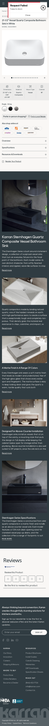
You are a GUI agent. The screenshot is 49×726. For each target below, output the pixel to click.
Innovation (7, 657)
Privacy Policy (6, 723)
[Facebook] (3, 639)
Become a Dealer (10, 683)
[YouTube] (17, 639)
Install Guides (31, 657)
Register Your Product (13, 161)
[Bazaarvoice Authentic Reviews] (10, 567)
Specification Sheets (34, 672)
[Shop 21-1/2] (7, 128)
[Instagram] (8, 639)
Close (27, 15)
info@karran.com (33, 687)
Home (4, 11)
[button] (3, 3)
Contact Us (30, 690)
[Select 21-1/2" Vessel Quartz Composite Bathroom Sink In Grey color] (16, 108)
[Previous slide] (4, 77)
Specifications (8, 148)
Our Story (7, 653)
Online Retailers (9, 679)
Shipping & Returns (11, 664)
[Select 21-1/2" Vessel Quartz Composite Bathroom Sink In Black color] (10, 108)
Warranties (30, 664)
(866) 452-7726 (32, 683)
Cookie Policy (17, 723)
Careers (6, 661)
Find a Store (8, 675)
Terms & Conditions (29, 723)
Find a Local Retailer (38, 116)
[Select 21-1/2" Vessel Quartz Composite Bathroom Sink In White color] (4, 108)
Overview (6, 141)
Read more (7, 539)
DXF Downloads (32, 668)
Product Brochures (33, 653)
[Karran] (5, 701)
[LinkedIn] (12, 639)
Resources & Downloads (12, 154)
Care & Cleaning (33, 661)
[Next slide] (44, 77)
